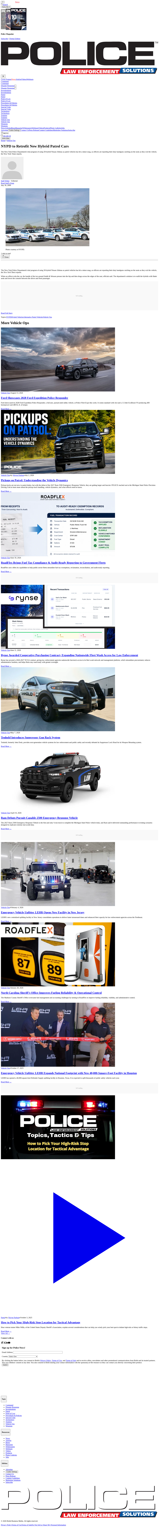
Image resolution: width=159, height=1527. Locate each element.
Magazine (18, 128)
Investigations (6, 90)
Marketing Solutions (60, 130)
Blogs (13, 128)
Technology (5, 111)
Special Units (6, 107)
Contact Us (25, 130)
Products (47, 128)
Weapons (4, 124)
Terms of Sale (27, 1525)
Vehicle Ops (5, 120)
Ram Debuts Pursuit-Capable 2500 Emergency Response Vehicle (39, 817)
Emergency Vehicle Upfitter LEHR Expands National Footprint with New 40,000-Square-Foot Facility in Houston (69, 1073)
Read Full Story (7, 313)
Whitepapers (27, 128)
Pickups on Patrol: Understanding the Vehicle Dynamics (34, 480)
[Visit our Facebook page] (2, 1343)
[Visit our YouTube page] (9, 1343)
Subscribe (4, 39)
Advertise (4, 130)
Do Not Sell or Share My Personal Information (49, 1525)
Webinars (33, 2)
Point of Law (6, 99)
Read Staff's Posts (7, 183)
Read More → (6, 409)
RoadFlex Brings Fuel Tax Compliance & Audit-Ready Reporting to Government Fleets (53, 562)
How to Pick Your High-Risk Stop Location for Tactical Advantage (40, 1322)
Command (5, 81)
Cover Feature (10, 2)
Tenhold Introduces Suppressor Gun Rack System (30, 737)
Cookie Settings (14, 130)
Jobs (63, 128)
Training (4, 115)
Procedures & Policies (9, 103)
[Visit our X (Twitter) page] (4, 1343)
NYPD (9, 317)
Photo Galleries (55, 128)
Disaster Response (7, 86)
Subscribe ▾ (6, 7)
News (17, 2)
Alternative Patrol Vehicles (33, 317)
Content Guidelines (46, 130)
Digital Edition (14, 39)
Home (3, 141)
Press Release (34, 130)
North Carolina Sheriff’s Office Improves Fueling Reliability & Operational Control (51, 992)
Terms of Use (17, 1525)
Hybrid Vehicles (17, 317)
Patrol (3, 95)
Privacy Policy (6, 1525)
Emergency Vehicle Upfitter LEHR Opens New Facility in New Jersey (42, 912)
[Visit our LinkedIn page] (7, 1343)
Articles (22, 2)
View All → (5, 1333)
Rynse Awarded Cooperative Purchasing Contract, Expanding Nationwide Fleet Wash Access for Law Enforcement (69, 655)
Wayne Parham (18, 475)
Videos (27, 2)
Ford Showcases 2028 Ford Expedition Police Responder (34, 397)
